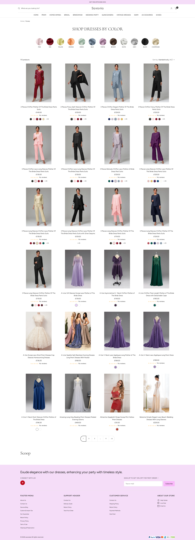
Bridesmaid (77, 15)
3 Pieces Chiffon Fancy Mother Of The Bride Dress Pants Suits (156, 108)
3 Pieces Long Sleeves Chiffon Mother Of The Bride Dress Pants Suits (117, 232)
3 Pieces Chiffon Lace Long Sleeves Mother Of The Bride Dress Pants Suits (39, 170)
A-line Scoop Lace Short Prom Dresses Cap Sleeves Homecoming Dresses (38, 356)
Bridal (67, 15)
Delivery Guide (68, 504)
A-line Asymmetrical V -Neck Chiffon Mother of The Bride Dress (117, 294)
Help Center (163, 500)
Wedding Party (92, 15)
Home (36, 15)
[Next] (112, 439)
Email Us (162, 506)
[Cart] (176, 8)
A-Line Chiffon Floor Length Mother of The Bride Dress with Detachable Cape (156, 294)
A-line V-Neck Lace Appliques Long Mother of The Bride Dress (117, 356)
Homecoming (55, 15)
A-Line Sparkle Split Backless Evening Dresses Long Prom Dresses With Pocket (78, 356)
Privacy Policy (24, 521)
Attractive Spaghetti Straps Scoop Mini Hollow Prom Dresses (117, 418)
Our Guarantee (24, 514)
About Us (23, 500)
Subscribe (169, 484)
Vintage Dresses (124, 15)
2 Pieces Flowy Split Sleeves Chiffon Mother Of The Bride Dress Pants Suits (78, 108)
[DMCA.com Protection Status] (173, 537)
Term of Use (23, 524)
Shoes (158, 15)
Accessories (147, 15)
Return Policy (24, 517)
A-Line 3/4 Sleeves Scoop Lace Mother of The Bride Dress (78, 294)
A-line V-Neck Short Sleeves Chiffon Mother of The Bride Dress (38, 418)
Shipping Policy (114, 504)
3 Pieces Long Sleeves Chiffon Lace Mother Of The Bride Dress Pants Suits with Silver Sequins (78, 232)
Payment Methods (114, 510)
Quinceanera (107, 15)
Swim (136, 15)
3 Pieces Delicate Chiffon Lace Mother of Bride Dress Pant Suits (117, 170)
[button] (39, 43)
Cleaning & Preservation (27, 528)
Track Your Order (68, 510)
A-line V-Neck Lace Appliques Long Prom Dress (156, 355)
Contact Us (23, 504)
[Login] (171, 8)
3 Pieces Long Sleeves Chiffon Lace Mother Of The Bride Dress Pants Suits (156, 170)
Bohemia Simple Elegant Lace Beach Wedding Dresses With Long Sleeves (156, 418)
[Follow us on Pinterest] (22, 482)
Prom (44, 15)
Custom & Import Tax (26, 510)
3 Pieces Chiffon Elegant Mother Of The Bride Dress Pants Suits (117, 108)
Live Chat (163, 503)
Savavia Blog (24, 507)
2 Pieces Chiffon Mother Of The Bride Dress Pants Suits (39, 108)
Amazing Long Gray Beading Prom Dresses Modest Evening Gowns (78, 418)
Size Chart (112, 514)
